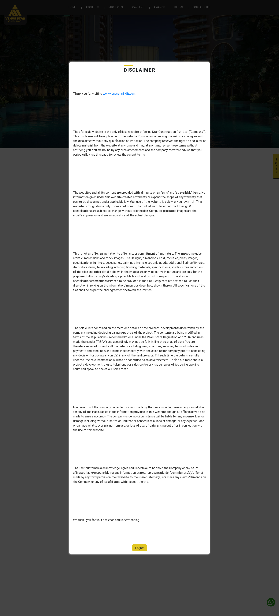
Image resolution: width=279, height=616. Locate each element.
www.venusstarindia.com (119, 93)
